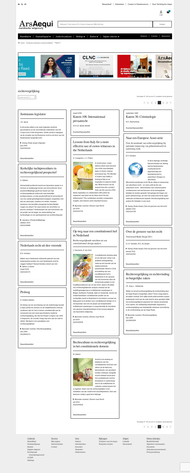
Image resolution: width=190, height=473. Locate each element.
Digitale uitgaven (33, 450)
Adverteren (119, 4)
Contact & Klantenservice (138, 4)
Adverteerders (80, 444)
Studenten (79, 450)
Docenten (78, 447)
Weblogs (79, 37)
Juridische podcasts (64, 37)
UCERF (30, 458)
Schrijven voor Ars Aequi (108, 441)
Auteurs (78, 441)
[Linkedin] (19, 4)
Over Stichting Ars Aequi (162, 4)
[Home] (36, 24)
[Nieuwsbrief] (25, 4)
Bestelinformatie (153, 441)
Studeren (143, 36)
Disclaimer (151, 447)
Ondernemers (80, 452)
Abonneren (166, 36)
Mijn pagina (55, 441)
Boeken (93, 37)
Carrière (154, 36)
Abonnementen (57, 444)
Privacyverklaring (153, 452)
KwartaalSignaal (42, 37)
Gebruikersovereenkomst (156, 450)
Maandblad (24, 37)
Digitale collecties (110, 37)
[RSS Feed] (22, 4)
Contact (54, 447)
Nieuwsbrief (106, 4)
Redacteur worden (106, 444)
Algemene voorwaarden (156, 444)
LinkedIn (126, 441)
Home (23, 43)
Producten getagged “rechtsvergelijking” (39, 43)
